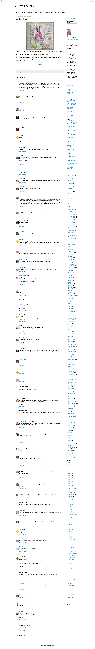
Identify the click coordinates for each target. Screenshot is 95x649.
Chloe (20, 80)
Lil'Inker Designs (71, 314)
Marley (20, 314)
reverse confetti (71, 367)
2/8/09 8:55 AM (22, 206)
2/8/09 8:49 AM (22, 191)
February (71, 592)
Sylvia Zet (70, 410)
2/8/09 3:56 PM (22, 406)
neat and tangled (71, 334)
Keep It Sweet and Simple (25, 421)
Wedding (70, 440)
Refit (69, 366)
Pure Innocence (71, 362)
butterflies (70, 207)
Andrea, (21, 529)
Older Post (61, 633)
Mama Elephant (71, 321)
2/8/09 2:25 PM (22, 365)
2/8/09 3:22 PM (22, 373)
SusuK (20, 147)
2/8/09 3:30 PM (22, 394)
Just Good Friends (73, 547)
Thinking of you (71, 422)
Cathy (20, 94)
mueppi (21, 186)
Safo (20, 378)
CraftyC (21, 546)
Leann (20, 432)
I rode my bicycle (73, 551)
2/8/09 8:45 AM (22, 182)
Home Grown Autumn (72, 499)
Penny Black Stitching (71, 512)
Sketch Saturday (70, 144)
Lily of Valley (70, 316)
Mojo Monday (70, 85)
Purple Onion (71, 364)
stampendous (71, 396)
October (71, 492)
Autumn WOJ (72, 534)
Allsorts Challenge (71, 146)
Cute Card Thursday (30, 53)
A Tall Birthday (72, 557)
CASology (69, 94)
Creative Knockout (71, 130)
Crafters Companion (72, 235)
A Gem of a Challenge (71, 148)
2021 (69, 464)
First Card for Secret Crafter (72, 525)
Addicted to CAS (70, 149)
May (70, 587)
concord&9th (70, 233)
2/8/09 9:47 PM (22, 542)
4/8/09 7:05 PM (22, 627)
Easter (69, 256)
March (70, 591)
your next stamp (71, 457)
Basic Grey (70, 191)
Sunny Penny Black (73, 553)
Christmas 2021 (71, 222)
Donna (20, 178)
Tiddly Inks (70, 425)
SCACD (69, 376)
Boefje (69, 200)
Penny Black (70, 348)
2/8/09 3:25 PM (22, 381)
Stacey (20, 510)
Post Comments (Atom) (27, 635)
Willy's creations (23, 220)
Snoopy (69, 386)
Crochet (69, 241)
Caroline (21, 107)
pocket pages (71, 354)
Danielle (21, 348)
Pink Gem (70, 353)
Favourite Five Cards (48, 12)
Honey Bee (70, 290)
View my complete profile (72, 39)
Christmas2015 (71, 226)
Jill (20, 239)
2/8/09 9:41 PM (22, 534)
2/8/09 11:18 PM (22, 568)
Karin (20, 611)
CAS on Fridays (70, 137)
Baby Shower (71, 190)
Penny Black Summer (71, 573)
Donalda (21, 267)
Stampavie (70, 395)
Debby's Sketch (71, 244)
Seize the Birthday (71, 129)
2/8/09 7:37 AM (22, 102)
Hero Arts (70, 285)
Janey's (69, 301)
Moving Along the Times (72, 122)
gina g (20, 594)
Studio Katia (70, 405)
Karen (20, 155)
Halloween (70, 280)
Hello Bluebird (71, 283)
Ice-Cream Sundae (73, 521)
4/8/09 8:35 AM (22, 619)
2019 (69, 468)
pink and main (71, 351)
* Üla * (20, 556)
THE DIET (23, 12)
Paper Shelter (71, 344)
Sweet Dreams (72, 549)
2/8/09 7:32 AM (22, 90)
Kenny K (70, 306)
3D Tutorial (57, 12)
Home (17, 12)
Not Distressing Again (72, 580)
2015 (69, 475)
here (72, 50)
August (71, 496)
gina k (69, 275)
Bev (20, 602)
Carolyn (21, 398)
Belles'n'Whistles (71, 195)
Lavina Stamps (71, 309)
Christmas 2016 (71, 214)
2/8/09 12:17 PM (23, 344)
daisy (20, 135)
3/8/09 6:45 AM (22, 589)
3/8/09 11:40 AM (22, 597)
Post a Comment (21, 630)
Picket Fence (71, 349)
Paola (20, 299)
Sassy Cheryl (71, 372)
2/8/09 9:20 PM (22, 524)
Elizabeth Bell (71, 257)
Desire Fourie (22, 115)
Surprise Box (72, 555)
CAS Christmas (70, 165)
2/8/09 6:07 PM (22, 498)
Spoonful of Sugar (72, 391)
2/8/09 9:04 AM (22, 226)
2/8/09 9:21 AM (22, 234)
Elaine (20, 623)
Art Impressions (71, 185)
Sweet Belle (71, 501)
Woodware (70, 450)
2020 (69, 466)
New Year (70, 338)
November (71, 490)
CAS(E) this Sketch (71, 123)
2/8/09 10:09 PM (23, 551)
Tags (69, 411)
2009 (69, 487)
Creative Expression (72, 238)
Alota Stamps (71, 178)
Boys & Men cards (72, 205)
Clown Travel (72, 529)
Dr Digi (69, 251)
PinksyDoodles (22, 275)
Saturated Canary (72, 374)
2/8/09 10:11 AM (22, 271)
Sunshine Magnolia (73, 542)
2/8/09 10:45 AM (22, 310)
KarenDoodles (71, 304)
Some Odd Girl (71, 388)
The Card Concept (71, 125)
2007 (69, 599)
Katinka (21, 583)
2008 (69, 597)
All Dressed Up (71, 175)
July (70, 583)
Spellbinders (70, 390)
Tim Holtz (70, 427)
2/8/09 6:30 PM (22, 506)
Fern (20, 455)
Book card (70, 201)
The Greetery (71, 420)
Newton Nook (71, 339)
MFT (69, 328)
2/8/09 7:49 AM (22, 110)
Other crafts (70, 341)
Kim (20, 519)
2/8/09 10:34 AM (22, 295)
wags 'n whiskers (71, 437)
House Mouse (71, 293)
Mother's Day (71, 333)
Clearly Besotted (71, 230)
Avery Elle (70, 186)
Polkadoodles (71, 356)
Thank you (70, 419)
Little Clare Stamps (72, 318)
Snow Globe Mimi (73, 527)
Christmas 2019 (71, 219)
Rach (20, 447)
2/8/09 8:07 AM (22, 122)
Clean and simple (72, 227)
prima (69, 361)
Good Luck (70, 277)
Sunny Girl (71, 568)
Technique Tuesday (72, 416)
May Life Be (71, 563)
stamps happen (71, 400)
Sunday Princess (72, 577)
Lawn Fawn (70, 311)
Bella (69, 193)
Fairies (69, 261)
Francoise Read (71, 268)
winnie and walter (72, 447)
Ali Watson (21, 259)
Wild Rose (70, 445)
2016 (69, 473)
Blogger (53, 645)
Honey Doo (70, 292)
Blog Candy (70, 198)
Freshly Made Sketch (71, 103)
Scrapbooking (71, 377)
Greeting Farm (71, 278)
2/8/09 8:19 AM (22, 131)
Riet (20, 325)
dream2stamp (71, 252)
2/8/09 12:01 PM (23, 333)
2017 (69, 472)
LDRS (69, 313)
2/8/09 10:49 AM (22, 321)
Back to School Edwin (72, 516)
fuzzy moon (70, 270)
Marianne (70, 323)
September (71, 494)
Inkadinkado (70, 298)
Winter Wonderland (71, 84)
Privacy (63, 12)
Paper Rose (70, 343)
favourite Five (71, 262)
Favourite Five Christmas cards (71, 265)
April (70, 589)
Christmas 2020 (71, 221)
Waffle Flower (71, 435)
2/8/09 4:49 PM (22, 442)
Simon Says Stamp (72, 379)
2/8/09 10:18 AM (22, 284)
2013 (69, 479)
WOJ (21, 72)
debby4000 (70, 36)
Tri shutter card (71, 428)
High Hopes (70, 287)
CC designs (70, 211)
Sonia (20, 337)
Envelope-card (71, 259)
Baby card (70, 188)
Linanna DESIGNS (23, 196)
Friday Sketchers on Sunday (73, 545)
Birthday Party (72, 522)
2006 (69, 601)
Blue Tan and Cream (72, 532)
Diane (20, 538)
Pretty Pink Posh (71, 359)
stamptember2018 (72, 401)
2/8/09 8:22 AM (22, 143)
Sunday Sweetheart (73, 561)
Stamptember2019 (72, 403)
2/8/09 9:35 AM (22, 245)
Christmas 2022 (71, 224)
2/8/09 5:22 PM (22, 477)
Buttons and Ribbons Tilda (72, 570)
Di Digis (69, 246)
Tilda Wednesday (73, 514)
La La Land (70, 308)
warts (69, 438)
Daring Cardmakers (71, 134)
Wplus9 (69, 453)
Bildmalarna (70, 196)
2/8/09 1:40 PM (22, 354)
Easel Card (70, 254)
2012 (69, 481)
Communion (70, 232)
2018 (69, 470)
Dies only (70, 247)
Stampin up (70, 398)
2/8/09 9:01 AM (22, 216)
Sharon (21, 289)
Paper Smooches (71, 346)
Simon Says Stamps (72, 382)
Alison (20, 492)
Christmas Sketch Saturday (73, 540)
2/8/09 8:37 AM (22, 174)
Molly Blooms (71, 331)
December (71, 488)
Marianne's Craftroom (24, 250)
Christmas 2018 (71, 217)
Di (19, 469)
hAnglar (69, 282)
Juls (20, 127)
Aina (20, 231)
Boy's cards (70, 203)
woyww (69, 452)
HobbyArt (70, 288)
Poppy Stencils (71, 357)
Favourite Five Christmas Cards (34, 12)
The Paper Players (71, 156)
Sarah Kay (70, 371)
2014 (69, 477)
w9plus (69, 433)
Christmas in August (72, 537)
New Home (70, 336)
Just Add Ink (69, 135)
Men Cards (70, 326)
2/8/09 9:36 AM (22, 255)
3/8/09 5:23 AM (22, 578)
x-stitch (69, 455)
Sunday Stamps (70, 155)
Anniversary (70, 183)
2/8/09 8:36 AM (22, 164)
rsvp (69, 369)
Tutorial (69, 430)
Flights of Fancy (72, 506)
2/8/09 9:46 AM (22, 263)
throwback (70, 424)
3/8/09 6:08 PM (22, 607)
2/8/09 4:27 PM (22, 427)
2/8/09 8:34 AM (22, 151)
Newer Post (19, 633)
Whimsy (69, 442)
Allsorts (69, 176)
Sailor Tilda (71, 559)
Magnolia (70, 319)
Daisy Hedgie (72, 576)
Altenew (69, 180)
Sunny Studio (71, 408)
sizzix (69, 385)
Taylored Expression (72, 413)
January (71, 594)
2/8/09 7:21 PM (22, 515)
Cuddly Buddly (71, 242)
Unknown (21, 370)
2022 (69, 462)
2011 (69, 483)
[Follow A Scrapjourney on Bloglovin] (72, 24)
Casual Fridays (71, 209)
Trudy (20, 210)
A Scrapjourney (24, 5)
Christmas (70, 212)
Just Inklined (70, 303)
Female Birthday (71, 267)
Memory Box (70, 324)
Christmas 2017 (71, 216)
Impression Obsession (73, 295)
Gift (68, 273)
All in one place (70, 42)
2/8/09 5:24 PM (22, 488)
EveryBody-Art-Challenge (72, 90)
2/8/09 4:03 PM (22, 417)
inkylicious (70, 299)
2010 (69, 485)
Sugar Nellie (70, 406)
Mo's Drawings (71, 329)
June (70, 585)
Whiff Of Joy (56, 51)
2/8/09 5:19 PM (22, 465)
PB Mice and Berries (72, 503)
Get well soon (71, 272)
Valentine (70, 432)
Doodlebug (70, 249)
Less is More (69, 145)
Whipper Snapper (72, 443)
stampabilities (71, 393)
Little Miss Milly (72, 519)
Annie (69, 181)
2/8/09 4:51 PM (22, 450)
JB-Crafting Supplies (24, 359)
